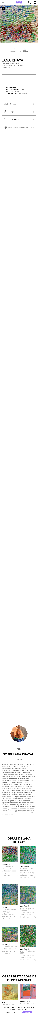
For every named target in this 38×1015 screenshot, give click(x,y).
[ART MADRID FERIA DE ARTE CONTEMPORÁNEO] (19, 2)
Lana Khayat (13, 60)
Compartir (24, 52)
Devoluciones (15, 119)
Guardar (13, 52)
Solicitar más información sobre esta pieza (21, 127)
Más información (12, 1012)
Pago (12, 112)
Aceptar (27, 1012)
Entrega (13, 104)
